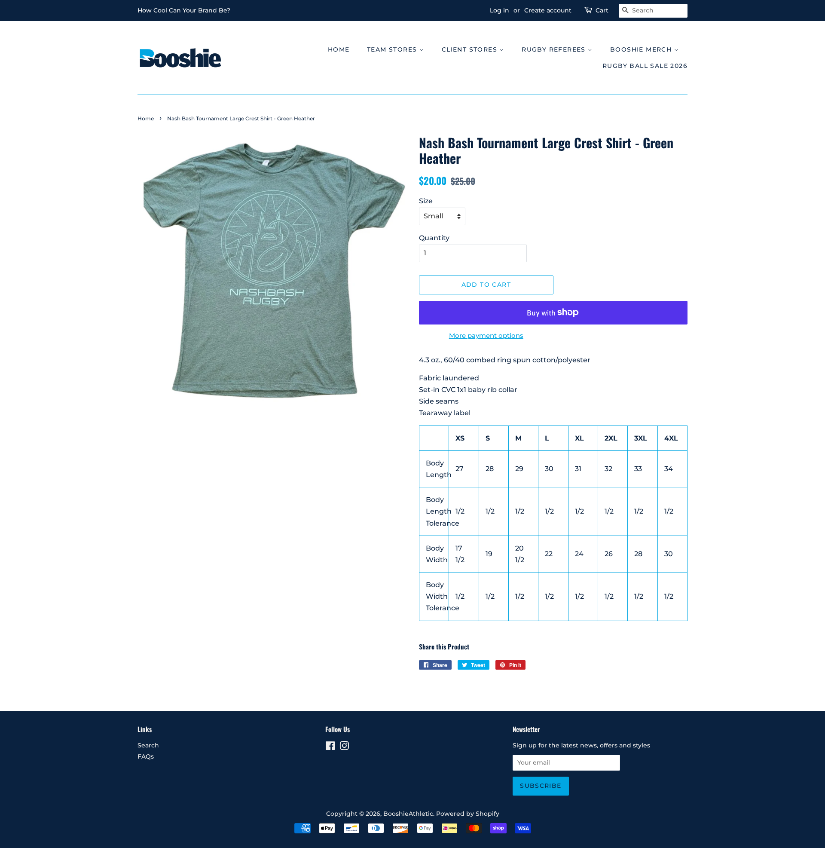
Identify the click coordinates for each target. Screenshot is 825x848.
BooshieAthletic (408, 813)
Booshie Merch (642, 49)
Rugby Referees (555, 49)
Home (339, 49)
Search (148, 745)
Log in (499, 10)
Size (426, 201)
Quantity (434, 238)
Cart (602, 10)
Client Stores (471, 49)
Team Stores (393, 49)
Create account (547, 10)
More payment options (486, 335)
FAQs (146, 756)
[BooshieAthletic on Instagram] (344, 747)
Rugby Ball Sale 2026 (645, 66)
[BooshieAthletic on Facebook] (330, 747)
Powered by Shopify (467, 813)
